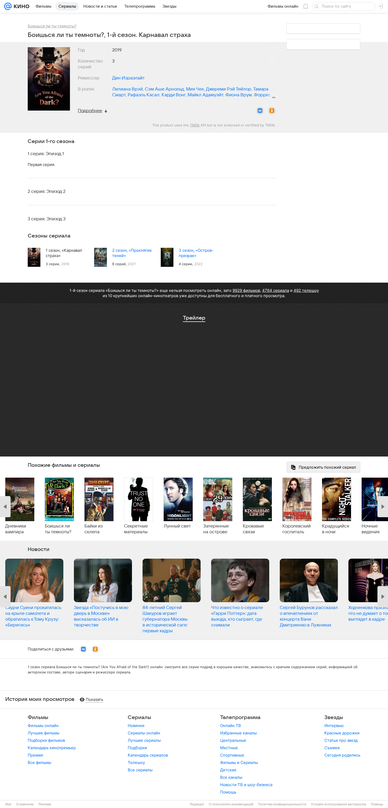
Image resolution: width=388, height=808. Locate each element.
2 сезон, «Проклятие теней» (132, 253)
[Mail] (8, 6)
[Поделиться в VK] (260, 111)
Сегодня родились (342, 755)
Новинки (136, 725)
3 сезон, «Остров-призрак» (196, 253)
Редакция (197, 804)
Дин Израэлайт (128, 78)
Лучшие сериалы (144, 740)
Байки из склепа (93, 529)
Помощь (228, 792)
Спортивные (232, 755)
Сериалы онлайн (144, 732)
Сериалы (139, 717)
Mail (8, 804)
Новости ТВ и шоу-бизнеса (246, 784)
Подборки (137, 747)
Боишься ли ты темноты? (58, 529)
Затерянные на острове (216, 529)
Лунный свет (177, 526)
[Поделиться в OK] (272, 111)
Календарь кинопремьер (52, 747)
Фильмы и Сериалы (239, 762)
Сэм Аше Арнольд (164, 89)
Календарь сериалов (148, 755)
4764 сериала (275, 290)
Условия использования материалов (338, 804)
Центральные (233, 740)
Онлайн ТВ (230, 725)
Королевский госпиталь (296, 529)
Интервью (334, 725)
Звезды (333, 717)
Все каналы (231, 777)
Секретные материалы (136, 529)
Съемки (332, 747)
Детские (228, 769)
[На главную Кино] (20, 6)
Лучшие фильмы (43, 732)
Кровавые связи (253, 529)
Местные (229, 747)
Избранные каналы (238, 732)
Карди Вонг (174, 95)
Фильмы (38, 717)
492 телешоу (306, 290)
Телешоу (136, 762)
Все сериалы (140, 769)
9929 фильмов (246, 290)
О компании (25, 804)
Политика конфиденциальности (282, 804)
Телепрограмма (240, 717)
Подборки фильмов (46, 740)
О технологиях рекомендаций (231, 804)
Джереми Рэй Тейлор (228, 89)
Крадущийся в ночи (335, 529)
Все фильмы (39, 762)
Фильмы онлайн (43, 725)
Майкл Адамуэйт (205, 95)
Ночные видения (371, 529)
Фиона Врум (238, 95)
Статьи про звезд (341, 740)
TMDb (195, 125)
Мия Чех (195, 89)
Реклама (45, 804)
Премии (35, 755)
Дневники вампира (15, 529)
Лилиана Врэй (127, 89)
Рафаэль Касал (143, 95)
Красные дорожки (341, 732)
